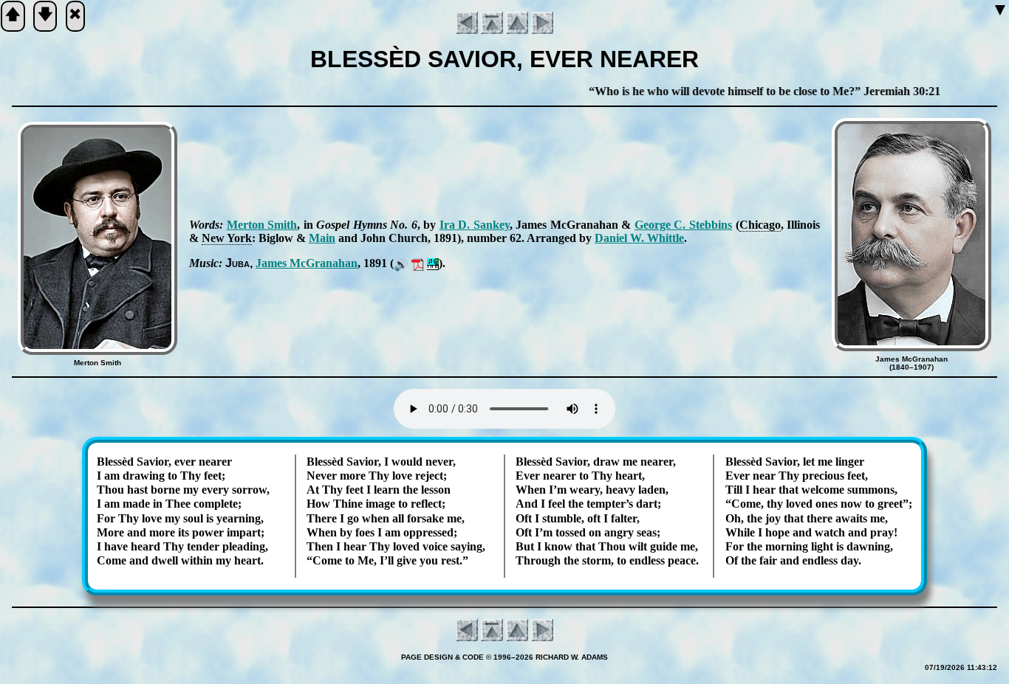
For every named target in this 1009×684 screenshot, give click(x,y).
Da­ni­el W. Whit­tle (639, 238)
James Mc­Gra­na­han (307, 263)
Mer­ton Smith (262, 224)
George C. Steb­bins (683, 224)
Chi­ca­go (760, 224)
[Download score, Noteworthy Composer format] (433, 263)
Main (322, 238)
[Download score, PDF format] (417, 263)
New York (227, 238)
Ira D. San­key (474, 224)
